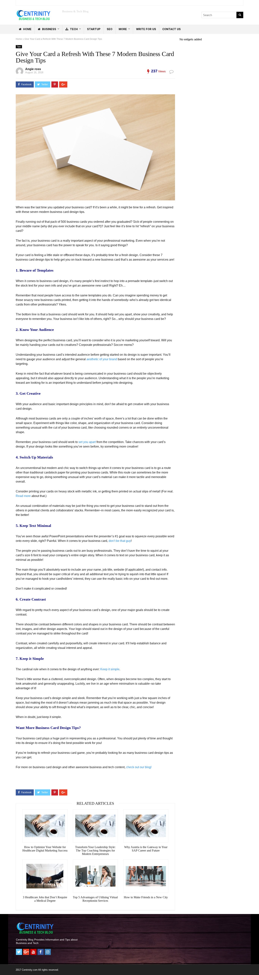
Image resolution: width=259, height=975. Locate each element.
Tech (73, 29)
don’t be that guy (120, 540)
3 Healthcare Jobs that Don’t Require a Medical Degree (45, 899)
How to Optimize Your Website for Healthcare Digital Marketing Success (44, 848)
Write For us (146, 29)
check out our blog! (138, 767)
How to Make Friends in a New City (146, 897)
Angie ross (33, 69)
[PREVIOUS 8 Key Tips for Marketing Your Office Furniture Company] (4, 965)
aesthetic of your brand (101, 359)
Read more (23, 496)
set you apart (87, 442)
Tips (19, 46)
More (123, 29)
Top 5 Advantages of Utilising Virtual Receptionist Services (95, 899)
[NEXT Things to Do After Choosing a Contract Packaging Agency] (255, 965)
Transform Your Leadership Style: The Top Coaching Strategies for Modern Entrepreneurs (95, 850)
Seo (109, 29)
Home (26, 29)
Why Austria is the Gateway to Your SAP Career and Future (145, 848)
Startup (93, 29)
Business (48, 29)
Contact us (171, 29)
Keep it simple (109, 669)
